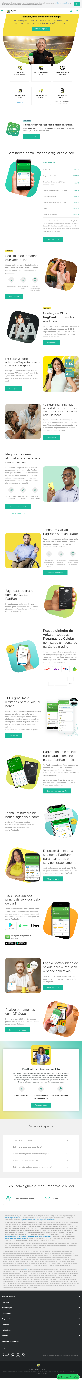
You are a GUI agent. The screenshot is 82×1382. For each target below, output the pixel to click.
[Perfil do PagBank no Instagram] (8, 1355)
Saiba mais (31, 136)
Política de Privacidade (61, 3)
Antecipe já (13, 388)
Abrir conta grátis (41, 29)
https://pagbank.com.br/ (12, 1218)
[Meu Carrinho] (76, 11)
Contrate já (20, 102)
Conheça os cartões (55, 572)
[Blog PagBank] (23, 1355)
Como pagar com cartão (57, 791)
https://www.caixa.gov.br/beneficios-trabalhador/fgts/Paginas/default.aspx (28, 1237)
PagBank (37, 11)
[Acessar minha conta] (70, 11)
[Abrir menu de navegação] (2, 11)
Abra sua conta (53, 239)
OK (77, 4)
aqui (25, 1269)
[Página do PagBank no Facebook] (4, 1355)
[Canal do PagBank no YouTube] (13, 1355)
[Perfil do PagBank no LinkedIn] (18, 1355)
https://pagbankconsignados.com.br (16, 1239)
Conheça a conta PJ (18, 506)
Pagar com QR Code (17, 1030)
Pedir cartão (14, 296)
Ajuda (6, 1349)
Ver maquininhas (18, 513)
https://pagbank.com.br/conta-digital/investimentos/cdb (38, 1220)
